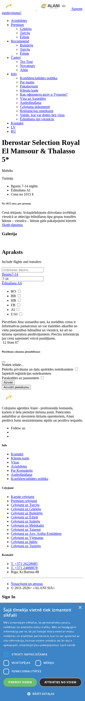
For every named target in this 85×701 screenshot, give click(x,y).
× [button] (80, 607)
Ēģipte (24, 37)
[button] (42, 693)
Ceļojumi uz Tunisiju (26, 546)
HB (14, 300)
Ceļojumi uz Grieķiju (26, 509)
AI (13, 310)
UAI (14, 314)
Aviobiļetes (19, 21)
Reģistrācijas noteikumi (36, 111)
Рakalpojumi (29, 86)
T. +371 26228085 (24, 564)
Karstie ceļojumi (22, 497)
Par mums (27, 82)
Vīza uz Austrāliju (33, 99)
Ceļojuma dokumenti (35, 107)
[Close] (3, 362)
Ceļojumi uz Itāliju (24, 542)
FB (13, 305)
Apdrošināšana (30, 103)
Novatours (27, 66)
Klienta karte (29, 90)
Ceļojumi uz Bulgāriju (27, 513)
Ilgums (10, 274)
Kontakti (17, 123)
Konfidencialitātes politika (38, 78)
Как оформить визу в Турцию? (44, 94)
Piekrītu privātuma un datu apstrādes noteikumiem (38, 369)
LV (13, 127)
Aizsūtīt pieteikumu (16, 387)
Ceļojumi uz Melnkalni (27, 525)
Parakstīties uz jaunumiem (21, 378)
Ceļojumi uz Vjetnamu (27, 538)
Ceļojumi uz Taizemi (26, 529)
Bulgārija (26, 45)
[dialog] (42, 652)
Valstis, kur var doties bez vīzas (42, 115)
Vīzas (15, 462)
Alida (24, 70)
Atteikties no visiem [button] (60, 682)
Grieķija (26, 29)
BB (14, 296)
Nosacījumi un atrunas (27, 584)
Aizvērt (8, 382)
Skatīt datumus (12, 225)
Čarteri (16, 57)
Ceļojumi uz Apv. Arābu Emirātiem (36, 534)
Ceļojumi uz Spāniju (25, 521)
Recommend (20, 41)
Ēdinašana (12, 283)
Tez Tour (26, 62)
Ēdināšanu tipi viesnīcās (37, 119)
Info (14, 74)
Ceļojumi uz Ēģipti (24, 517)
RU (13, 131)
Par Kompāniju (22, 470)
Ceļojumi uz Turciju (25, 505)
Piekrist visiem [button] (20, 682)
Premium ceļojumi (24, 501)
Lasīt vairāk (67, 645)
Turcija (25, 33)
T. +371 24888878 (24, 568)
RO (14, 291)
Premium (17, 25)
